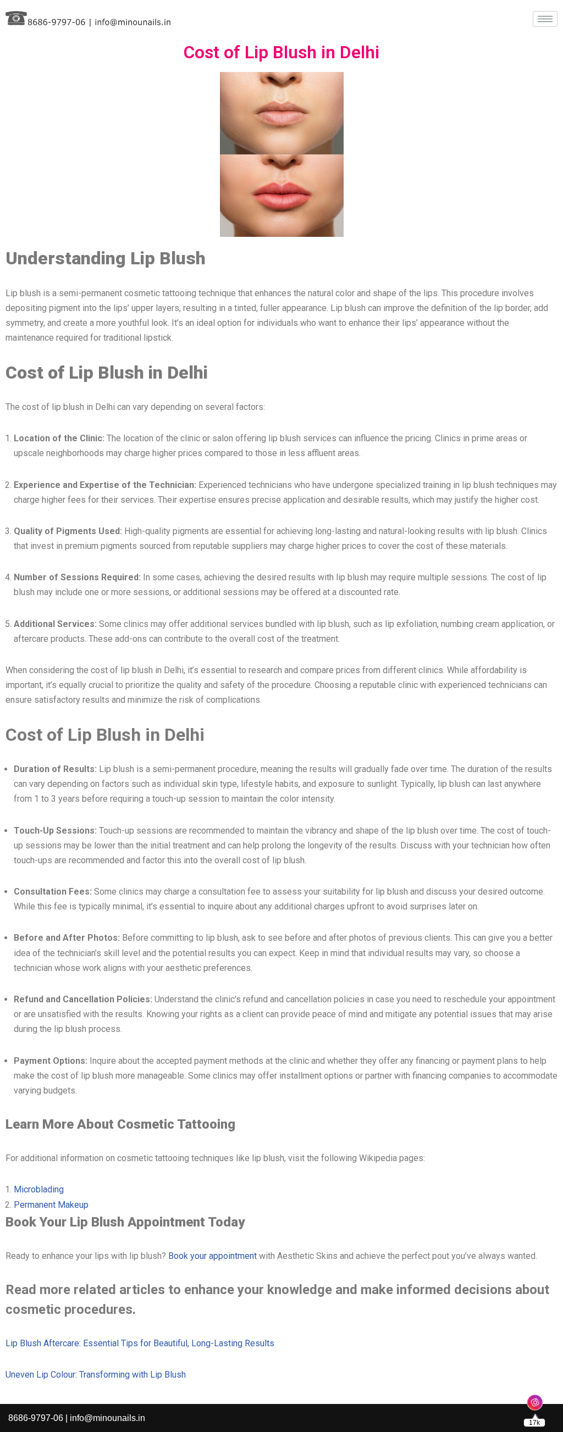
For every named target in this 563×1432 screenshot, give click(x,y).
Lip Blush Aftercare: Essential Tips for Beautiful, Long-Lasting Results (139, 1343)
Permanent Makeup (51, 1205)
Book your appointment (212, 1256)
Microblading (39, 1189)
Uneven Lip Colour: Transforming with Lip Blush (95, 1374)
